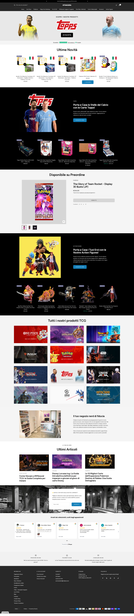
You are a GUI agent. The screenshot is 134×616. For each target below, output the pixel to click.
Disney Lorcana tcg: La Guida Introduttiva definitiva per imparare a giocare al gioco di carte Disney (65, 477)
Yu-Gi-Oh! (54, 9)
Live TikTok (16, 592)
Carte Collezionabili (92, 9)
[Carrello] (119, 5)
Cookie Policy (17, 598)
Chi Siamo (58, 576)
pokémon (87, 470)
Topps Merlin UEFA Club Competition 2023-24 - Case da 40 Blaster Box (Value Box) (88, 162)
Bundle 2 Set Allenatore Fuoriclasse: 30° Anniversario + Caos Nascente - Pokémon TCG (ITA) (46, 78)
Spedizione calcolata (84, 192)
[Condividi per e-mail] (85, 204)
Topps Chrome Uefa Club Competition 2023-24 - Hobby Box (108, 161)
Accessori (101, 9)
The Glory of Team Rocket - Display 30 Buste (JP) (92, 185)
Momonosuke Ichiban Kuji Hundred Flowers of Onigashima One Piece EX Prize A (46, 307)
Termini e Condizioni (18, 603)
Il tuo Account (40, 574)
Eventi (15, 587)
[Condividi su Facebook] (79, 204)
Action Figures (109, 9)
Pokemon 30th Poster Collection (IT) (88, 76)
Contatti (58, 574)
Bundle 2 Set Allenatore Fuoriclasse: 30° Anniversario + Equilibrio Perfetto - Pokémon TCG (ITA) (25, 78)
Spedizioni (16, 578)
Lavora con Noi (59, 578)
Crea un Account (41, 578)
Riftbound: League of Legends (66, 9)
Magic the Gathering (45, 9)
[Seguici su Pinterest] (114, 578)
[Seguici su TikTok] (118, 578)
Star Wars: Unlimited (81, 9)
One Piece (28, 9)
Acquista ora (80, 120)
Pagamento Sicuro (18, 574)
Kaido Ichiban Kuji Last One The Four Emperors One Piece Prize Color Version (67, 306)
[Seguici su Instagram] (110, 578)
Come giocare (23, 473)
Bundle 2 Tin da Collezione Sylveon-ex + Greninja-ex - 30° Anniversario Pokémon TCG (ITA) (108, 78)
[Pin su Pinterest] (81, 204)
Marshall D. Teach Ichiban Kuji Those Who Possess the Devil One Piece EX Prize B (88, 307)
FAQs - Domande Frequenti (20, 589)
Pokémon (35, 9)
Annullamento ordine (19, 583)
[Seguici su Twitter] (107, 578)
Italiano (16, 608)
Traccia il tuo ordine (41, 576)
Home (22, 9)
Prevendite (16, 576)
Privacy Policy (17, 601)
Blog (15, 594)
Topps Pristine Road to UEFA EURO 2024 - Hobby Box (25, 161)
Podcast (16, 596)
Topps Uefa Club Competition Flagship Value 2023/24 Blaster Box (46, 161)
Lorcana (54, 470)
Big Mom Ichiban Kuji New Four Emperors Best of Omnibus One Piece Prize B (25, 307)
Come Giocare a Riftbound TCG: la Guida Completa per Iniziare (32, 478)
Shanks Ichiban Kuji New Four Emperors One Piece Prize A (108, 306)
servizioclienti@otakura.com (62, 581)
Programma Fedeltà (18, 585)
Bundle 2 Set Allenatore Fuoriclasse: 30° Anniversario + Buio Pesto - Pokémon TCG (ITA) (67, 78)
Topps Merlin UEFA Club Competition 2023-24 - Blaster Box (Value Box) (67, 161)
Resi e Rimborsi (17, 581)
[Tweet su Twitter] (83, 204)
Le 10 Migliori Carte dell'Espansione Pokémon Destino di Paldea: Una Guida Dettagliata (98, 477)
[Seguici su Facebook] (103, 578)
